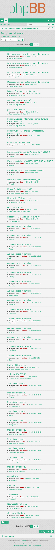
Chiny (11, 360)
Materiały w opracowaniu (17, 434)
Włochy (11, 239)
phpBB (24, 540)
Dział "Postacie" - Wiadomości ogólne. (24, 179)
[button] (37, 44)
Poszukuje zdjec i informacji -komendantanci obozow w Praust (27, 120)
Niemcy (11, 147)
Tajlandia (11, 267)
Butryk (22, 102)
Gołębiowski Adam (16, 513)
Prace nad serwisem (15, 58)
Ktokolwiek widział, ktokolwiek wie (20, 114)
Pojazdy (11, 397)
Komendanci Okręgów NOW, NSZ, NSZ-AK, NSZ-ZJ (30, 161)
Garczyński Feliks (15, 207)
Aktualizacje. (13, 494)
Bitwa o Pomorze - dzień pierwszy (22, 91)
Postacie (11, 156)
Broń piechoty (13, 425)
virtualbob (23, 93)
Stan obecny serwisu (16, 383)
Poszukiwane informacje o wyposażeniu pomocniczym (25, 132)
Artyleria (11, 415)
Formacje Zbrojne (14, 221)
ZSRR (11, 230)
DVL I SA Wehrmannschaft (19, 100)
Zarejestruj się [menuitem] (53, 21)
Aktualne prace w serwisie (19, 226)
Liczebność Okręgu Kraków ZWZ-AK (23, 216)
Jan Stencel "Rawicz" (16, 109)
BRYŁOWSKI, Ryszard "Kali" (19, 188)
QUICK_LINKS (2, 21)
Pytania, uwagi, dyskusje (17, 95)
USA (10, 258)
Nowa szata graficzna (17, 503)
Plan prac (11, 485)
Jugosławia (12, 323)
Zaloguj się (6, 24)
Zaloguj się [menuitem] (49, 21)
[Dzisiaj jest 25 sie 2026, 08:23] (49, 28)
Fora (6, 21)
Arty (22, 543)
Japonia (11, 341)
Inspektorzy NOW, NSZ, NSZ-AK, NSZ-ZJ (25, 170)
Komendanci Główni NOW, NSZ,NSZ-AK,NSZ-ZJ (28, 152)
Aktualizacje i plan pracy (16, 77)
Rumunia (12, 286)
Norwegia (12, 304)
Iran (10, 137)
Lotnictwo (12, 388)
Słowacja (12, 276)
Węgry (11, 249)
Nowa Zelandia (13, 295)
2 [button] (34, 44)
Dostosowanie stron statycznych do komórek (28, 54)
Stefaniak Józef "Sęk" (16, 374)
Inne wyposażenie (15, 406)
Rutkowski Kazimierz (16, 365)
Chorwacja (12, 351)
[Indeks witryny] (27, 9)
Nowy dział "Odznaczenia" (19, 198)
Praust (22, 124)
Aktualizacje (12, 476)
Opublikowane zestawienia (19, 142)
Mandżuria (12, 313)
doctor (22, 56)
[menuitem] (52, 28)
